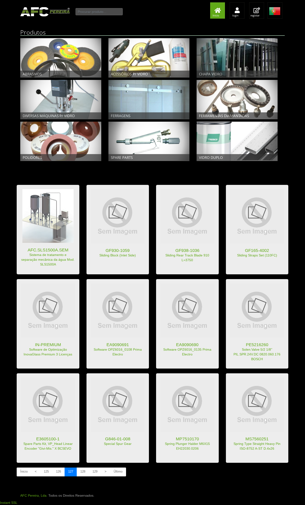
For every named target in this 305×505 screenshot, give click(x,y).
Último (118, 471)
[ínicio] (219, 2)
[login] (238, 2)
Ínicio (24, 471)
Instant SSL (8, 503)
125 (46, 471)
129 (94, 471)
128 (82, 471)
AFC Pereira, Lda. (33, 495)
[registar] (258, 2)
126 (58, 471)
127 (70, 471)
